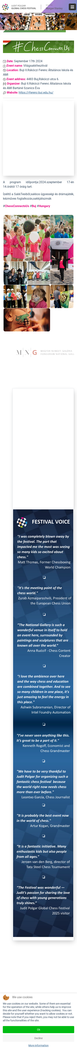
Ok (38, 1029)
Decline (38, 1038)
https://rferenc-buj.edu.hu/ (36, 92)
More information (38, 1045)
